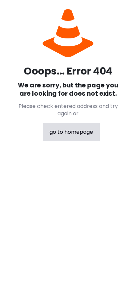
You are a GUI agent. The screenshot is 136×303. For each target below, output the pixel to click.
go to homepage (71, 132)
